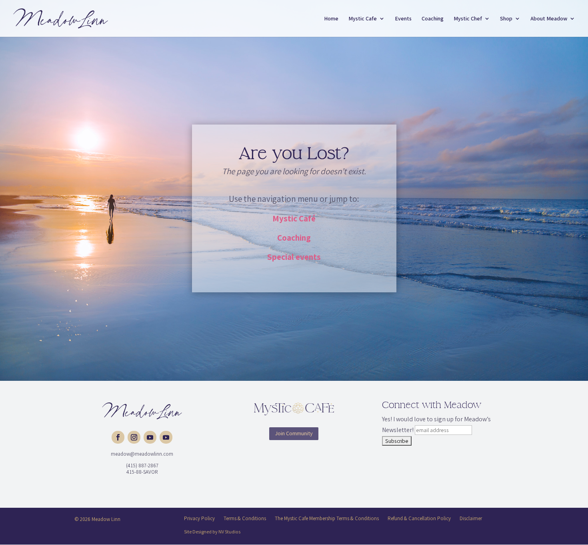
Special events (294, 256)
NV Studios (229, 532)
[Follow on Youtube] (150, 437)
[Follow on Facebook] (118, 437)
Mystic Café (294, 218)
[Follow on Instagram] (134, 437)
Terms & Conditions (245, 518)
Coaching (294, 237)
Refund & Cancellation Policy (419, 518)
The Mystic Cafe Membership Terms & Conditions (327, 518)
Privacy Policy (199, 518)
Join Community (294, 433)
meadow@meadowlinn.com (142, 453)
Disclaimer (471, 518)
